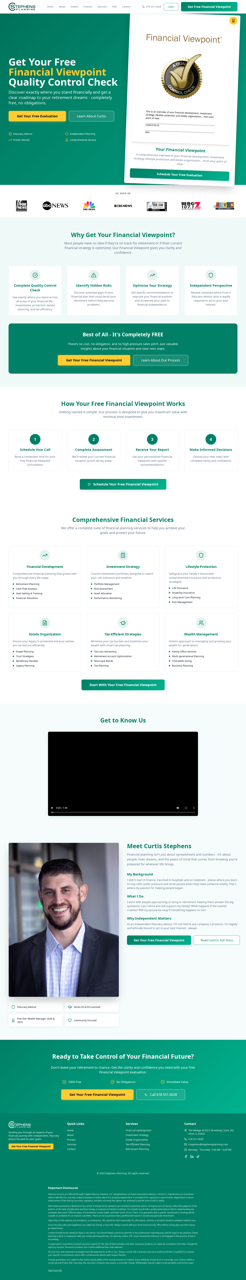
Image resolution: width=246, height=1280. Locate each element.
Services (102, 6)
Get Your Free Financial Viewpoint (94, 360)
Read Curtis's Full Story (217, 940)
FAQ (114, 6)
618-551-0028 (153, 6)
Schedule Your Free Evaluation (179, 174)
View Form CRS (55, 1270)
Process (88, 6)
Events (74, 6)
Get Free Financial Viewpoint (209, 7)
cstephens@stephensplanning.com (208, 1144)
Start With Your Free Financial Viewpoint (123, 685)
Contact (126, 6)
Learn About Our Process (160, 360)
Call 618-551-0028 (163, 1094)
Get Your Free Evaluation (37, 116)
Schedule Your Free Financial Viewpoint (125, 484)
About (62, 6)
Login (171, 6)
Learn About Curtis (91, 116)
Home (50, 6)
